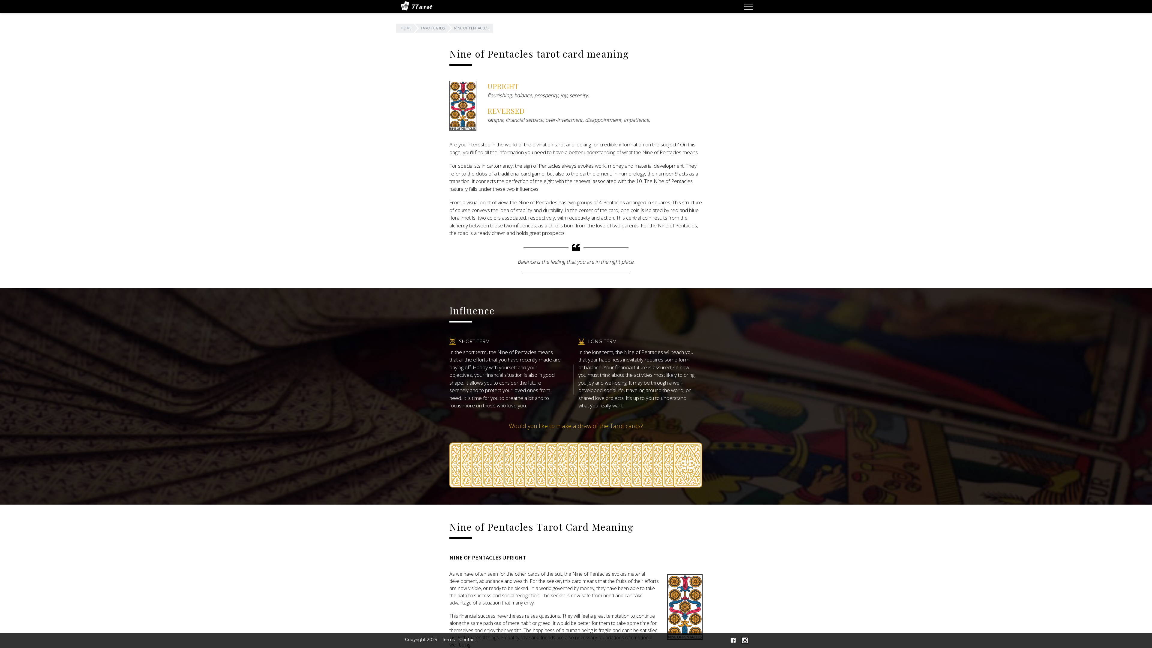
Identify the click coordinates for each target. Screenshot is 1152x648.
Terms (448, 639)
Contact (467, 639)
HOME (406, 28)
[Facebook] (733, 642)
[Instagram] (744, 642)
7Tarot (422, 7)
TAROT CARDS (433, 28)
